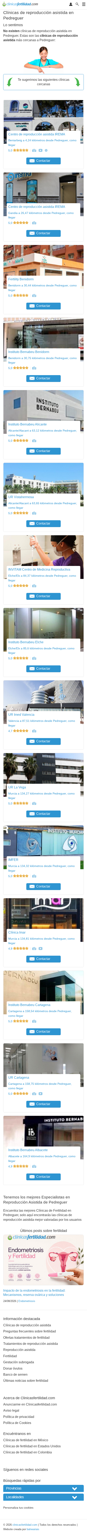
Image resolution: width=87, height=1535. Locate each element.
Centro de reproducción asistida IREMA (36, 134)
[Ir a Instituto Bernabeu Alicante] (34, 440)
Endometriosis (26, 1301)
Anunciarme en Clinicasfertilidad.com (30, 1404)
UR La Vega (17, 787)
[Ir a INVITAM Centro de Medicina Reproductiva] (34, 585)
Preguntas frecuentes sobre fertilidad (29, 1331)
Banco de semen (15, 1374)
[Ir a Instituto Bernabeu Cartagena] (34, 1021)
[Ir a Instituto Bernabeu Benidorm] (34, 368)
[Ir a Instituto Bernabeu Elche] (34, 658)
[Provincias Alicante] (43, 1488)
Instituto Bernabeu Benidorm (28, 352)
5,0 (10, 150)
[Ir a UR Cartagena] (34, 1093)
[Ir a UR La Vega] (34, 803)
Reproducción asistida (19, 1349)
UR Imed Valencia (21, 714)
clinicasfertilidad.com (25, 1524)
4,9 (10, 948)
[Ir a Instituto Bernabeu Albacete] (34, 1166)
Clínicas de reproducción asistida (27, 1325)
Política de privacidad (18, 1416)
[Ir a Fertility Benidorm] (34, 295)
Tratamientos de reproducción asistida (30, 1343)
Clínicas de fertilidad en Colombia (27, 1452)
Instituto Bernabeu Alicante (27, 424)
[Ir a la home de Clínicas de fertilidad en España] (21, 4)
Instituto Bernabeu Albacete (28, 1150)
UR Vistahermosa (21, 497)
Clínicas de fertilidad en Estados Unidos (32, 1446)
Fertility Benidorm (21, 279)
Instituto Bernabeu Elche (26, 642)
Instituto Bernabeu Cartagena (29, 1005)
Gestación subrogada (18, 1362)
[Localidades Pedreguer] (43, 1497)
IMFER (13, 859)
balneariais (33, 1529)
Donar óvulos (12, 1368)
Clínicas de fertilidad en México (25, 1440)
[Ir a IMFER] (34, 876)
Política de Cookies (17, 1423)
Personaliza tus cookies (18, 1507)
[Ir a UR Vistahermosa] (34, 513)
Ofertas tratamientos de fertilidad (26, 1337)
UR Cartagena (18, 1077)
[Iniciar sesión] (70, 4)
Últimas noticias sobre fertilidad (25, 1380)
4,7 (10, 731)
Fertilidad (10, 1356)
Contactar (43, 160)
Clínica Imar (16, 932)
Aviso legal (11, 1410)
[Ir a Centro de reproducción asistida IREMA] (34, 150)
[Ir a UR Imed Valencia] (34, 731)
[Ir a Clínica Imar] (34, 948)
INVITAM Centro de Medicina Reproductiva (39, 569)
